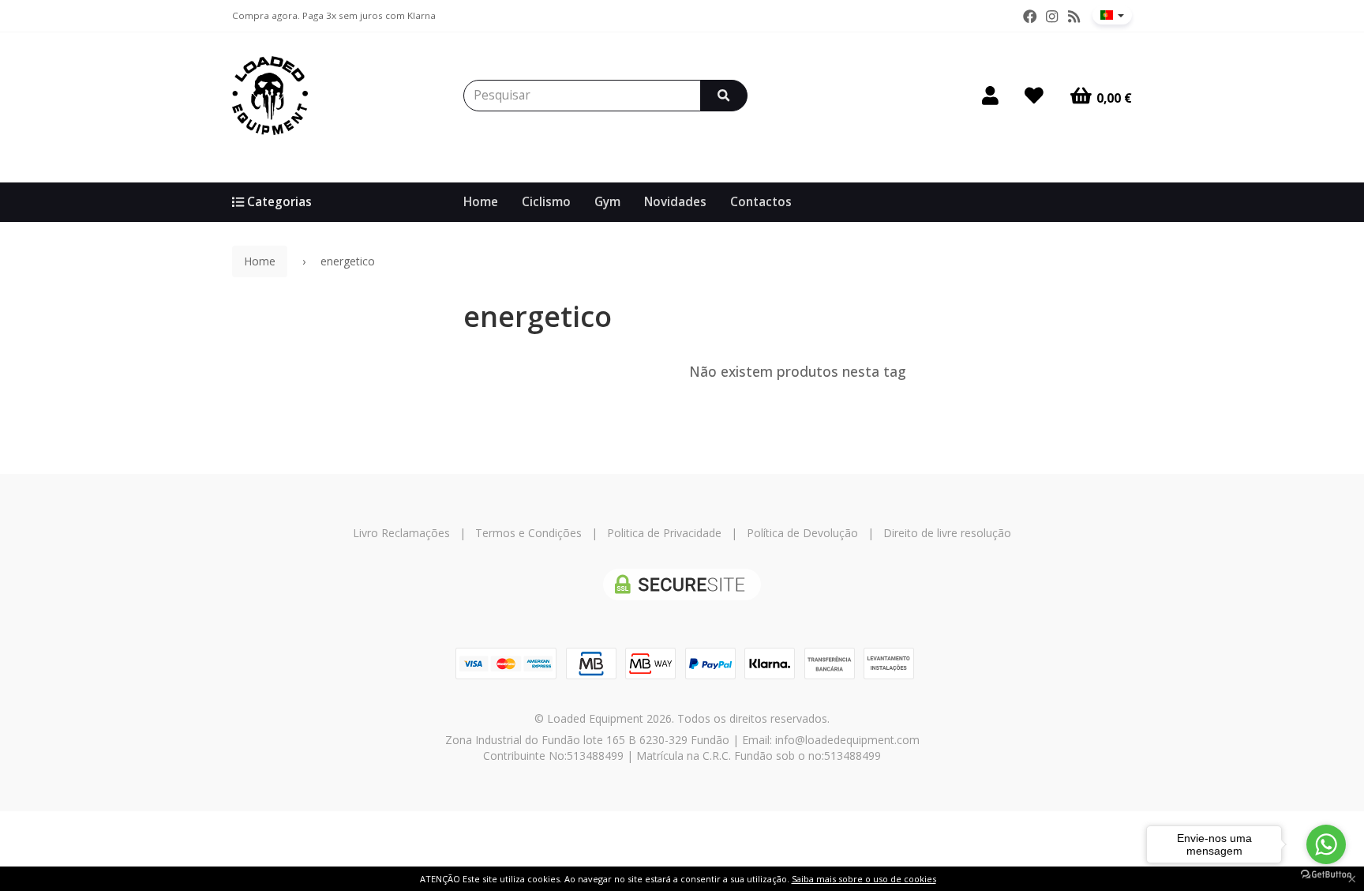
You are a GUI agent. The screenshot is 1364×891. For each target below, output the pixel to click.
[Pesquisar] (724, 95)
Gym (607, 202)
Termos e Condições (528, 532)
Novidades (675, 202)
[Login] (990, 95)
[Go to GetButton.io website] (1326, 875)
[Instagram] (1051, 16)
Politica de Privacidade (664, 532)
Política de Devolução (802, 532)
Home (480, 202)
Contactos (761, 202)
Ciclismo (546, 202)
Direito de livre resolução (947, 532)
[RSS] (1074, 16)
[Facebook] (1030, 16)
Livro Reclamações (401, 532)
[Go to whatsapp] (1326, 844)
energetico (537, 316)
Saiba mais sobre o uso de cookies (864, 879)
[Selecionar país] (1112, 15)
